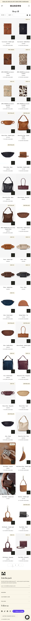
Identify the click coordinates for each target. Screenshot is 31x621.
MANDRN (4, 619)
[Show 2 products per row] (30, 15)
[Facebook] (2, 611)
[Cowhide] (2, 46)
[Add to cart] (13, 37)
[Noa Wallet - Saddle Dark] (7, 484)
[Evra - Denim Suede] (28, 141)
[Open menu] (3, 6)
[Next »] (21, 565)
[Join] (28, 586)
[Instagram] (10, 611)
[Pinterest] (7, 611)
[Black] (13, 139)
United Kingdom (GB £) (8, 616)
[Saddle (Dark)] (28, 319)
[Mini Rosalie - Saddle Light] (7, 514)
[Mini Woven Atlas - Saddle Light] (18, 471)
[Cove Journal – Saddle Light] (7, 29)
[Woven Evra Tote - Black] (7, 185)
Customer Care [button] (5, 596)
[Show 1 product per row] (27, 15)
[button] (27, 617)
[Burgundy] (28, 171)
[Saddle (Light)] (13, 46)
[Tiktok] (4, 611)
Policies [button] (3, 601)
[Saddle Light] (18, 141)
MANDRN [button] (3, 592)
